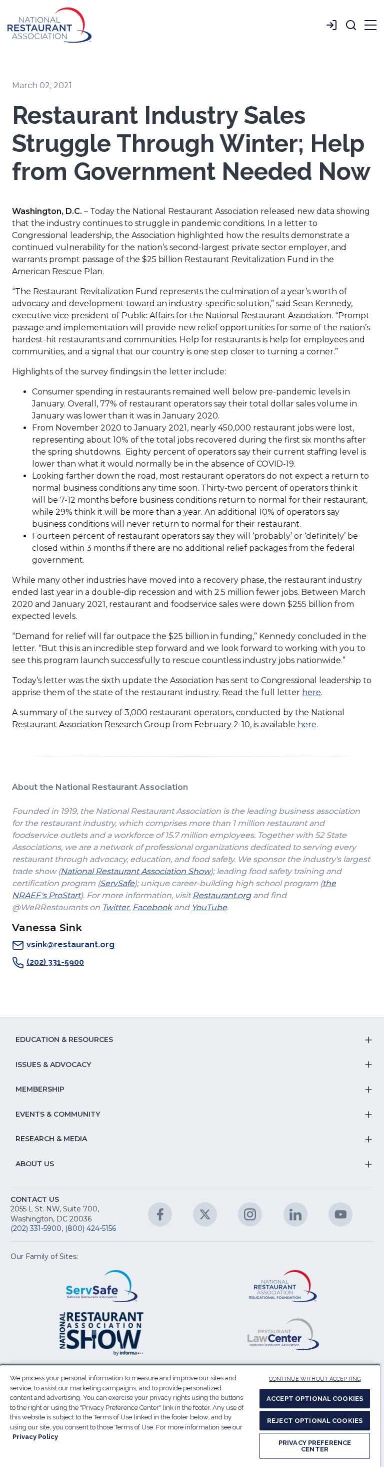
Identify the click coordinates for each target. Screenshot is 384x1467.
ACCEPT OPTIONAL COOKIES (314, 1398)
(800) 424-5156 (90, 1228)
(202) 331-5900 (55, 962)
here (311, 692)
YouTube (209, 907)
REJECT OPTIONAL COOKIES (314, 1420)
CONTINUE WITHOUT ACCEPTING (314, 1379)
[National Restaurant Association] (50, 25)
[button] (351, 25)
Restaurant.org (221, 895)
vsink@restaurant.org (70, 944)
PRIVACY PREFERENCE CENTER (314, 1446)
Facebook (152, 907)
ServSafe (117, 883)
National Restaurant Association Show (135, 871)
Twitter (115, 907)
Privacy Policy (35, 1436)
